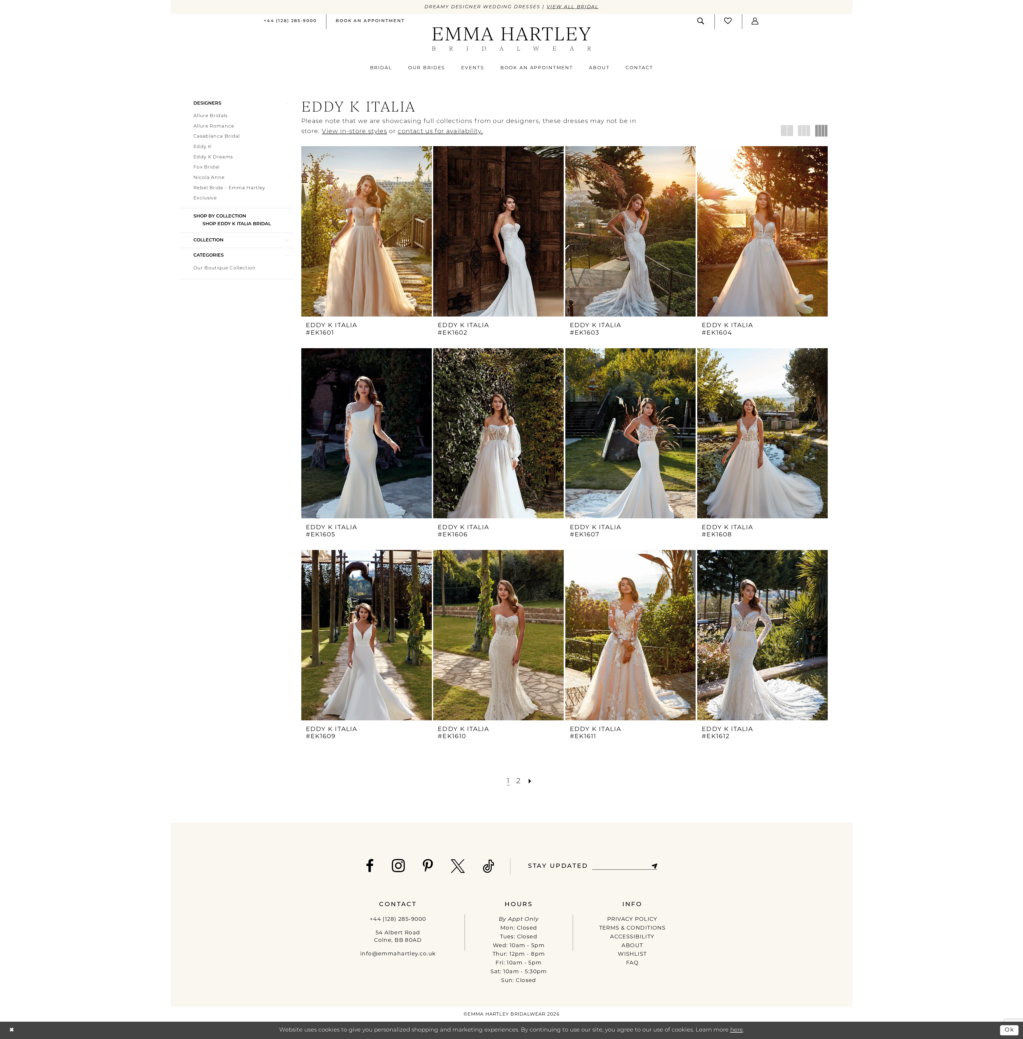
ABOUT (632, 945)
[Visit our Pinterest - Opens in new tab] (428, 866)
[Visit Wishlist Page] (728, 21)
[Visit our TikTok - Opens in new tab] (489, 866)
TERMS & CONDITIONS (632, 928)
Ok (1009, 1030)
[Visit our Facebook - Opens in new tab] (370, 866)
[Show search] (701, 21)
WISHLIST (632, 954)
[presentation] (366, 231)
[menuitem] (290, 21)
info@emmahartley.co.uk (398, 954)
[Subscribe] (654, 866)
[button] (755, 21)
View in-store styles (354, 132)
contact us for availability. (440, 132)
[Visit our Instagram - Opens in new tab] (398, 865)
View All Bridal (573, 7)
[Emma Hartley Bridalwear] (511, 39)
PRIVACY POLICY (632, 919)
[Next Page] (530, 781)
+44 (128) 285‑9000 (398, 919)
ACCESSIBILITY (632, 937)
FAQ (632, 963)
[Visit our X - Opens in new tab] (458, 866)
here (736, 1030)
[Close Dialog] (12, 1030)
